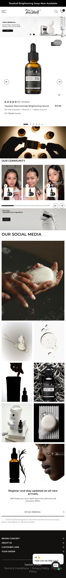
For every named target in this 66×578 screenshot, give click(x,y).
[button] (25, 124)
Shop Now (7, 30)
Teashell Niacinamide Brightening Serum (26, 106)
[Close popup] (60, 557)
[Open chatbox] (55, 565)
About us (6, 219)
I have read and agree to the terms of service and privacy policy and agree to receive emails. (31, 520)
